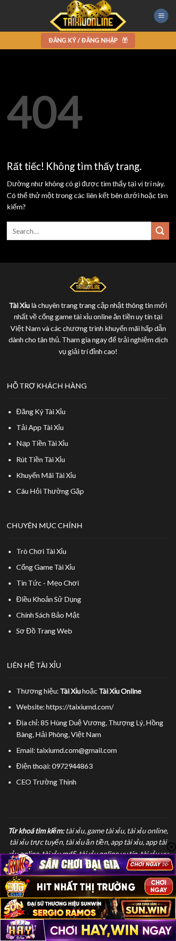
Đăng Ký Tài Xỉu (40, 411)
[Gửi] (160, 231)
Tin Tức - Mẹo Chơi (47, 582)
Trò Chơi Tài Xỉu (41, 551)
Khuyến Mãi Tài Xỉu (46, 475)
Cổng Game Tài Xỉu (45, 567)
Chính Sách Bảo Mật (47, 614)
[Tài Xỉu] (88, 16)
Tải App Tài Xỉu (40, 427)
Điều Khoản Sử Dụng (48, 599)
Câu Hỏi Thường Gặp (50, 491)
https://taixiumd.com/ (80, 706)
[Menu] (161, 16)
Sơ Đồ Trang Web (44, 630)
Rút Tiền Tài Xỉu (40, 459)
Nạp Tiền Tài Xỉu (42, 443)
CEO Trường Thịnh (46, 781)
